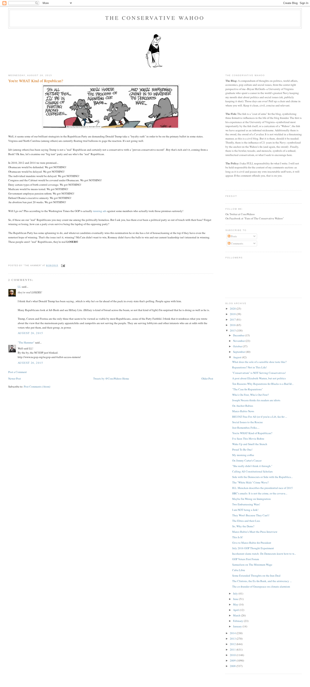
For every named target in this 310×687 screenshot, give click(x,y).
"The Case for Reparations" (247, 389)
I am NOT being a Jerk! (245, 510)
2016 (233, 325)
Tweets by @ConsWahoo (107, 378)
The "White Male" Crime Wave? (250, 482)
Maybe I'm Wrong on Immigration (251, 499)
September (239, 352)
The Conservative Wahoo (155, 17)
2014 (233, 633)
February (238, 621)
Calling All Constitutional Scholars (252, 471)
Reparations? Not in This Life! (249, 367)
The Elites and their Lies (246, 521)
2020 (233, 308)
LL (19, 286)
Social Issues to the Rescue (247, 422)
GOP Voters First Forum (245, 559)
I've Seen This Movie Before (248, 438)
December (239, 335)
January (238, 626)
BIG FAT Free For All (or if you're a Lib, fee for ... (259, 417)
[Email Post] (62, 265)
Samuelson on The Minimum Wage (252, 564)
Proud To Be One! (242, 449)
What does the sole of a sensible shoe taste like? (259, 362)
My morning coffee (243, 455)
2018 (233, 314)
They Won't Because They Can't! (250, 515)
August (237, 357)
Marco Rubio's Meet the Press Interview (254, 532)
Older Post (207, 378)
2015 (233, 330)
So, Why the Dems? (243, 526)
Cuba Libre (238, 570)
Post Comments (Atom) (37, 386)
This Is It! (237, 537)
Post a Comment (17, 372)
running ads (99, 211)
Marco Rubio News (243, 411)
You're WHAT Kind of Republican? (35, 80)
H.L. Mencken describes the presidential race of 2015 (262, 488)
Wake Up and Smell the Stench (249, 444)
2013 (233, 638)
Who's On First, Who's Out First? (250, 395)
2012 (233, 644)
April (236, 610)
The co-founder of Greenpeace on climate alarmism (261, 586)
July (236, 593)
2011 (233, 649)
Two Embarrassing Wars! (246, 504)
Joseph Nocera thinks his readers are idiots (256, 400)
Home (125, 378)
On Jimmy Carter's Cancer (246, 460)
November (239, 341)
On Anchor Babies (242, 406)
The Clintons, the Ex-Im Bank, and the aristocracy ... (262, 581)
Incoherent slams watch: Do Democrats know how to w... (264, 554)
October (238, 346)
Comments (236, 243)
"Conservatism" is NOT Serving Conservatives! (259, 373)
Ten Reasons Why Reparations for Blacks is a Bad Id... (263, 384)
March (237, 615)
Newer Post (14, 378)
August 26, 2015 (30, 333)
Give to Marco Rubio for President (251, 543)
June (236, 599)
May (236, 604)
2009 (233, 660)
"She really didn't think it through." (252, 466)
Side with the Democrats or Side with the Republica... (262, 477)
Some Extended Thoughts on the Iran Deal (256, 575)
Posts (233, 236)
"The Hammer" (26, 342)
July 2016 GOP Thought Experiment (253, 548)
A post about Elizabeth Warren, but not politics (259, 378)
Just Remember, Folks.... (245, 427)
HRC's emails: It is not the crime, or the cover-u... (259, 493)
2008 (233, 666)
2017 (233, 319)
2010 (233, 655)
